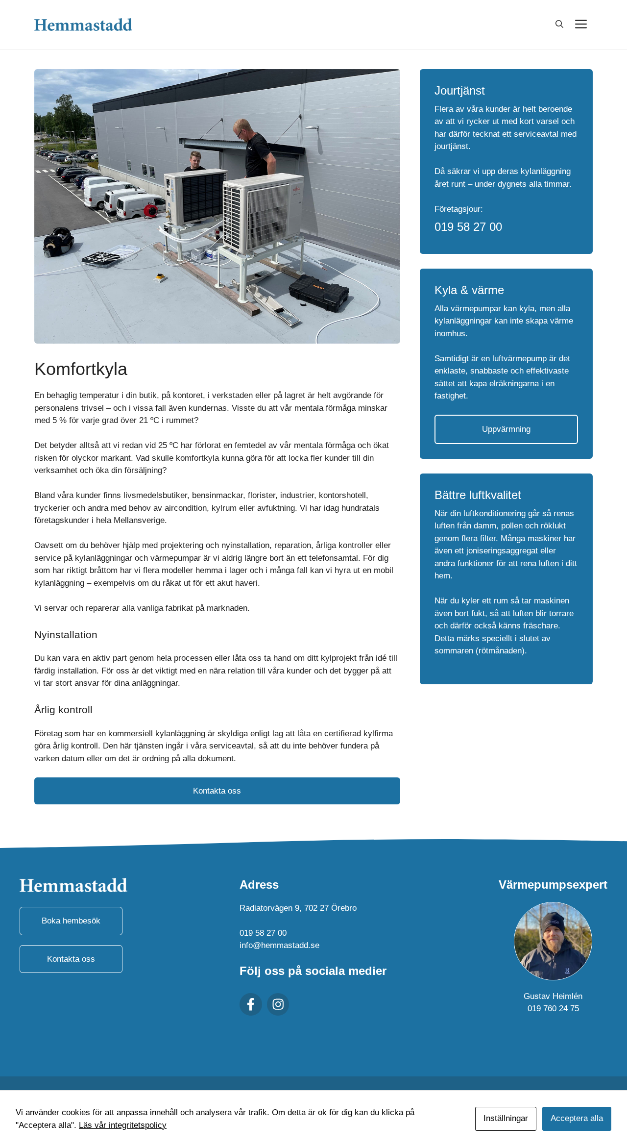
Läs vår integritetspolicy (123, 1125)
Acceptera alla (577, 1118)
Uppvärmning (506, 429)
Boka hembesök (71, 920)
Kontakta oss (217, 791)
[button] (559, 24)
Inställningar (505, 1118)
